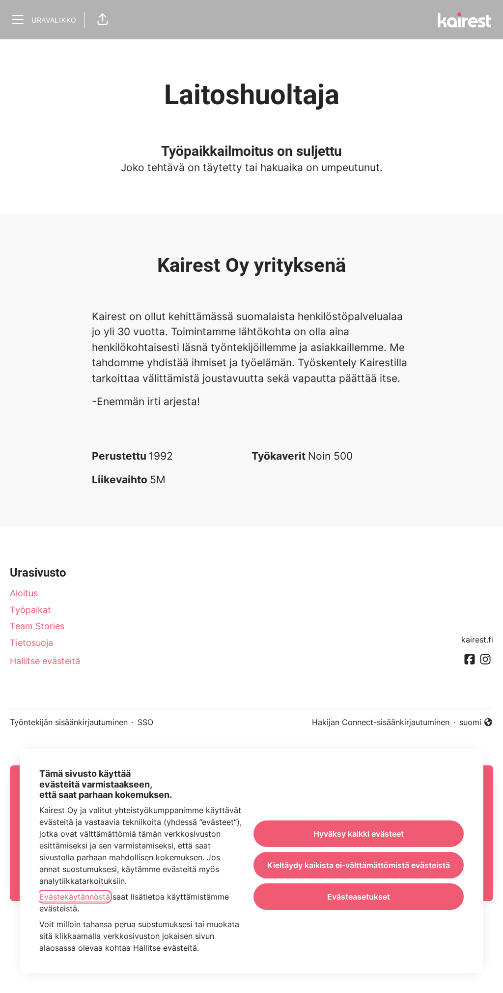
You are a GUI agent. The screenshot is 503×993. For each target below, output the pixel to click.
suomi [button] (476, 722)
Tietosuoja (31, 643)
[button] (102, 19)
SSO (145, 722)
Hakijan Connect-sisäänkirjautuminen (380, 722)
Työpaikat (30, 610)
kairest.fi (477, 639)
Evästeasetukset (358, 897)
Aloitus (24, 593)
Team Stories (37, 626)
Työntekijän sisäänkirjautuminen (69, 722)
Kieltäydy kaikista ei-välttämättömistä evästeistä (358, 865)
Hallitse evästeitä (45, 661)
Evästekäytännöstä (74, 897)
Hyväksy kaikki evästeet (358, 834)
